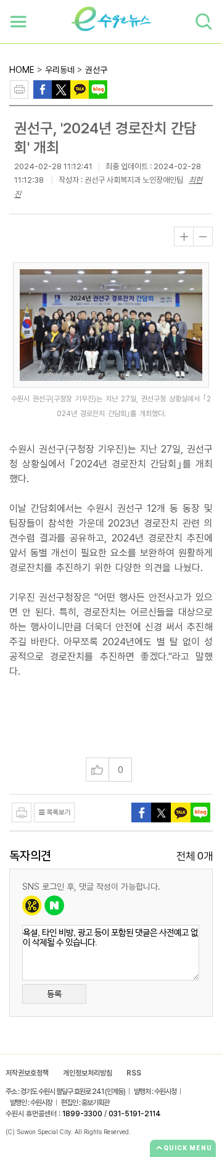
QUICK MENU (187, 1147)
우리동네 (60, 70)
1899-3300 (82, 1113)
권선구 (96, 70)
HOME (22, 70)
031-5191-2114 (135, 1113)
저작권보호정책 (27, 1073)
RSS (133, 1073)
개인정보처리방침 (87, 1073)
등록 (54, 994)
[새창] (61, 88)
